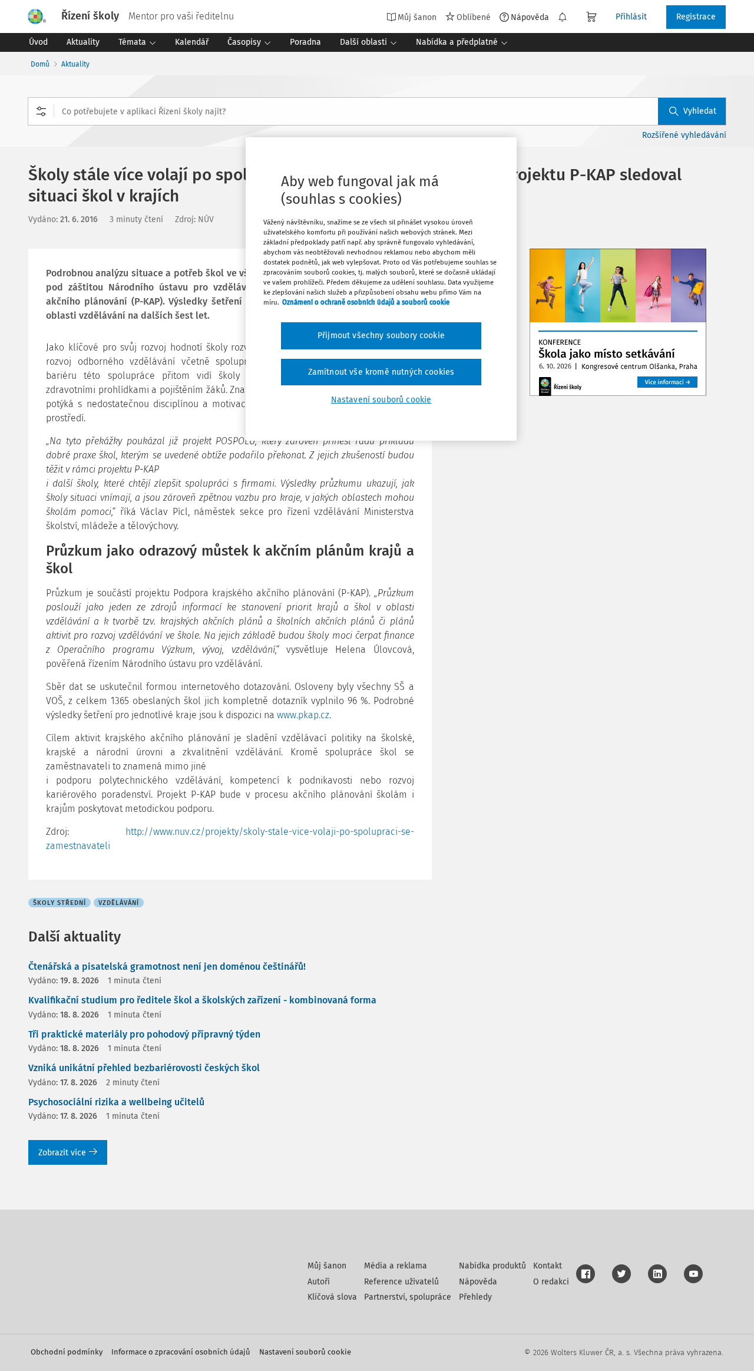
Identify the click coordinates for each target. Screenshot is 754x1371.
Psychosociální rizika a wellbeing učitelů (116, 1102)
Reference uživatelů (401, 1282)
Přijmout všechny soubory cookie (381, 336)
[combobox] (377, 111)
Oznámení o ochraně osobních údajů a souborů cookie (365, 302)
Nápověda (530, 17)
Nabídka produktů (492, 1266)
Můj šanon (326, 1266)
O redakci (551, 1282)
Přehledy (475, 1297)
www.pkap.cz (303, 715)
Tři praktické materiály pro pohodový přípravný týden (144, 1034)
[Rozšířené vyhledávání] (41, 111)
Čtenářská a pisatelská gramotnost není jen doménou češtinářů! (167, 966)
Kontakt (547, 1266)
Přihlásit (631, 17)
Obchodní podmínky (66, 1351)
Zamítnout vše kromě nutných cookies (381, 372)
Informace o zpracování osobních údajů (180, 1351)
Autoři (318, 1282)
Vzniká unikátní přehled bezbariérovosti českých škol (144, 1067)
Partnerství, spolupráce (407, 1297)
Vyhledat (699, 111)
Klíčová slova (332, 1297)
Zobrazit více (62, 1153)
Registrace (696, 17)
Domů (40, 64)
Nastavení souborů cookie (305, 1351)
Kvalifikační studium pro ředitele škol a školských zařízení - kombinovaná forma (202, 1000)
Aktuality (75, 64)
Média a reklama (395, 1266)
